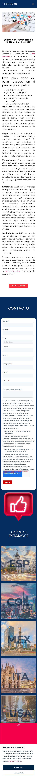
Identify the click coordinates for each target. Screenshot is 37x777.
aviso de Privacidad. (15, 761)
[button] (33, 4)
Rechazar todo (18, 773)
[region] (18, 760)
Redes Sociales (12, 271)
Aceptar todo (18, 767)
